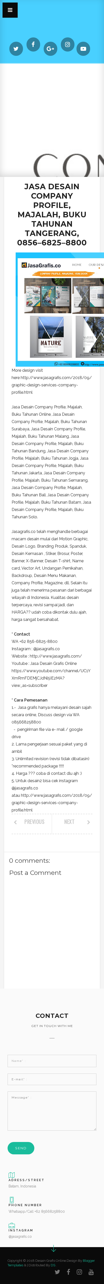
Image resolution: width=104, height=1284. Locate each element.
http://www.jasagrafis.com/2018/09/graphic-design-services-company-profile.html (52, 385)
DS (53, 1265)
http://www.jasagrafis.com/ (56, 656)
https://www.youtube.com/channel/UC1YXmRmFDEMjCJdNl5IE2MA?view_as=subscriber (51, 678)
